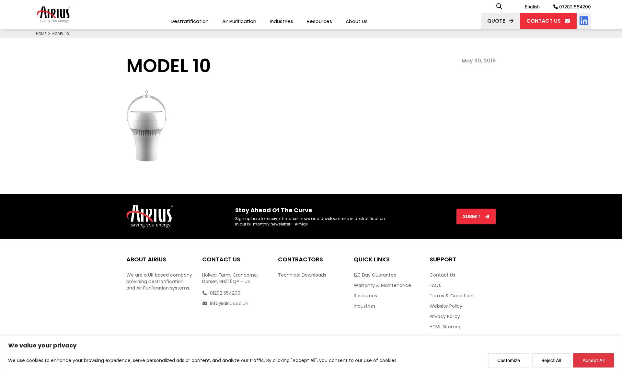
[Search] (499, 6)
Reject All (551, 360)
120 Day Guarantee (375, 275)
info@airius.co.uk (228, 303)
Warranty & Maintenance (382, 285)
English (532, 6)
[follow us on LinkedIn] (584, 21)
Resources (319, 21)
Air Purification (239, 21)
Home (41, 33)
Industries (281, 21)
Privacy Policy (445, 316)
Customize (508, 360)
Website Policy (446, 306)
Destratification (190, 21)
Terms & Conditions (452, 295)
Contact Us (442, 275)
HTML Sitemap (446, 327)
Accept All (593, 360)
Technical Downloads (302, 275)
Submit (472, 216)
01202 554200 (574, 6)
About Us (357, 21)
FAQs (435, 285)
